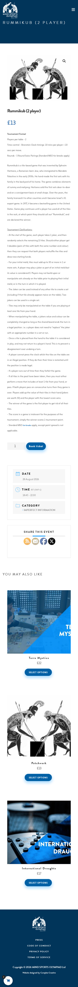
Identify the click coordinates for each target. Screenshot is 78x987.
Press (39, 940)
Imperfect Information (39, 510)
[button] (64, 61)
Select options (38, 672)
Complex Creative (48, 972)
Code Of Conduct (39, 945)
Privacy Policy (39, 951)
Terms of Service (39, 957)
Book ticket (36, 446)
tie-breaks (27, 425)
